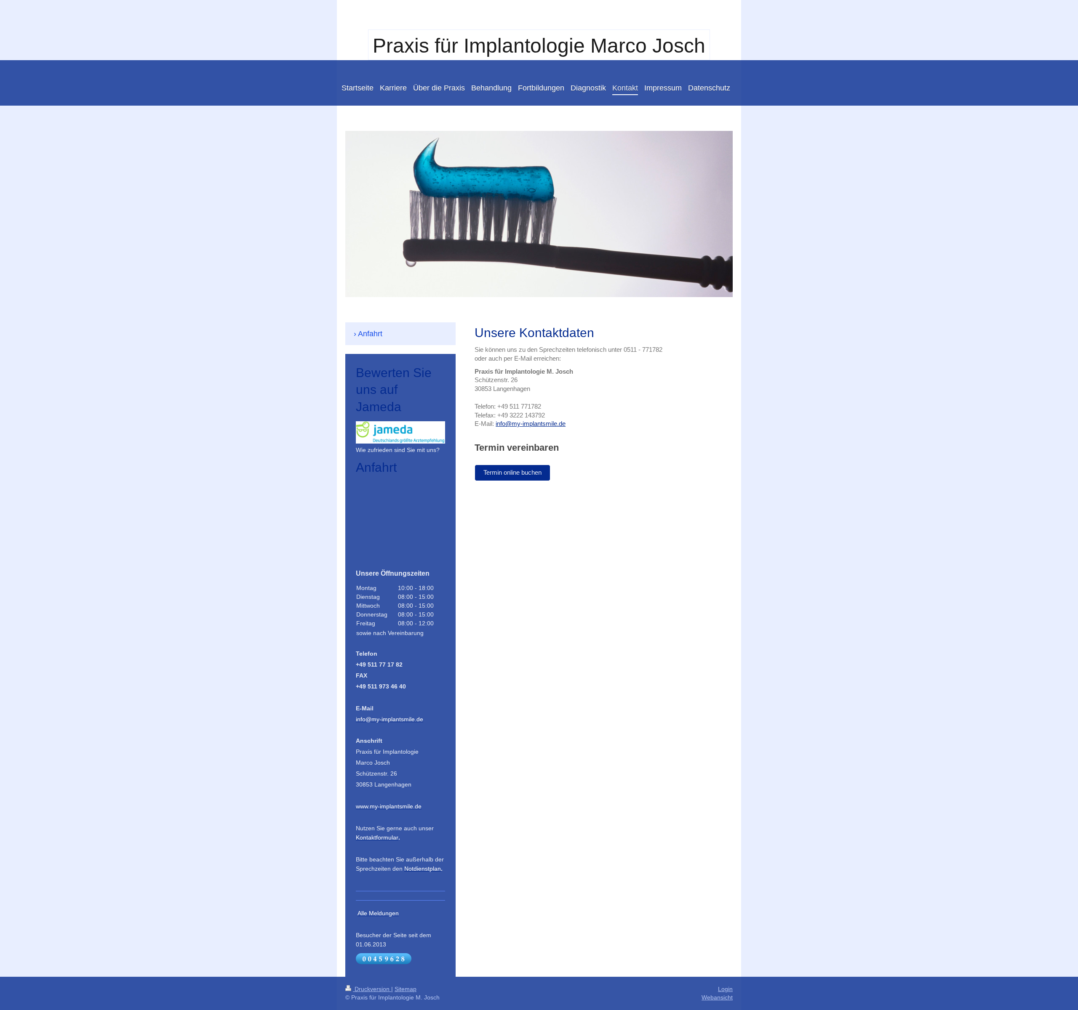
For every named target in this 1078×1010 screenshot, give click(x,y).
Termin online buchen (512, 472)
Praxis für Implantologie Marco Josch (539, 46)
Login (725, 989)
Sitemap (405, 989)
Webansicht (717, 997)
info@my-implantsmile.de (531, 423)
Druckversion (372, 989)
